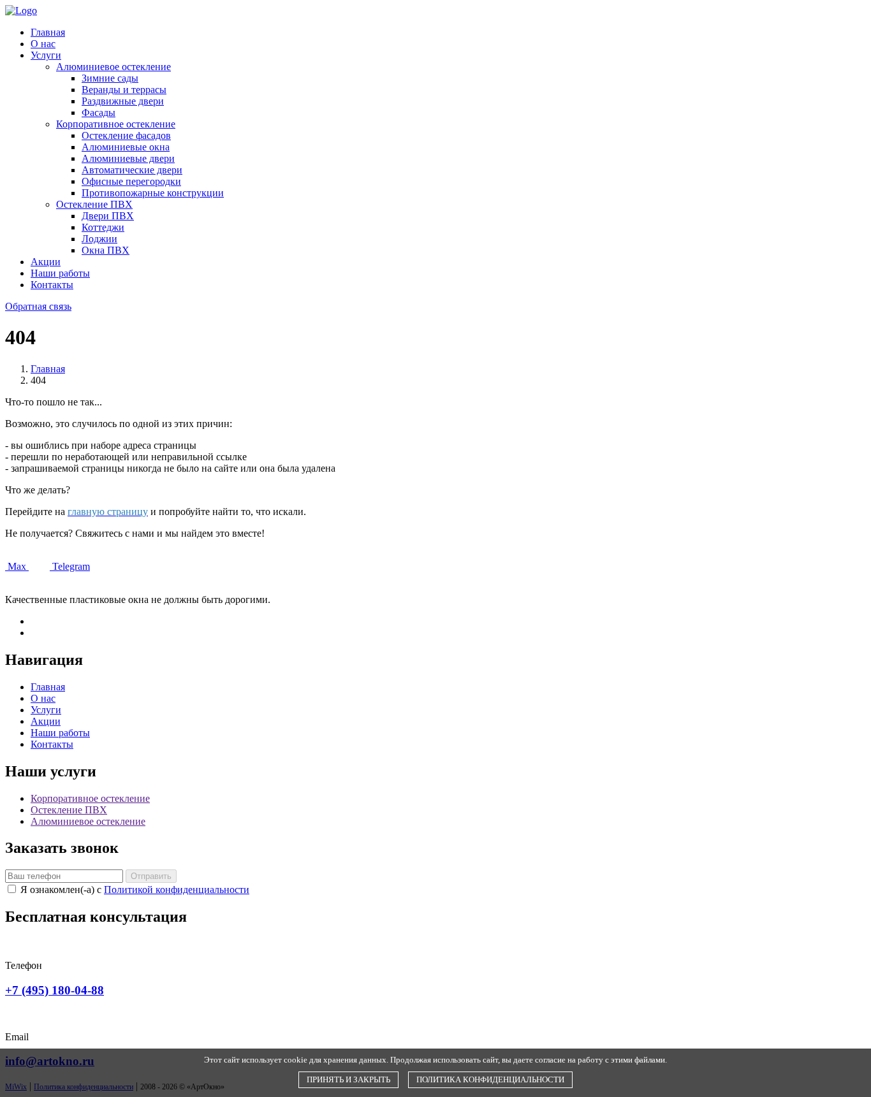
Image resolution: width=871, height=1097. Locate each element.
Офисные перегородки (131, 181)
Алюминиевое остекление (113, 66)
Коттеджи (103, 227)
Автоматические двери (132, 169)
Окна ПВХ (105, 250)
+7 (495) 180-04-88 (54, 990)
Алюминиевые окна (126, 147)
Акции (46, 261)
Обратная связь (38, 306)
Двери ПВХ (108, 215)
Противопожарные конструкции (153, 192)
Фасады (98, 112)
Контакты (52, 284)
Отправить (151, 876)
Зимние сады (110, 78)
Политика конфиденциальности (490, 1079)
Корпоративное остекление (115, 124)
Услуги (46, 55)
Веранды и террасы (124, 89)
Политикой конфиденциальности (176, 889)
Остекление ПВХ (94, 204)
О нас (43, 43)
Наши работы (60, 273)
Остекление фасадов (126, 135)
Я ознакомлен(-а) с (134, 889)
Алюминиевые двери (128, 158)
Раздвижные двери (123, 101)
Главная (48, 32)
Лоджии (99, 238)
